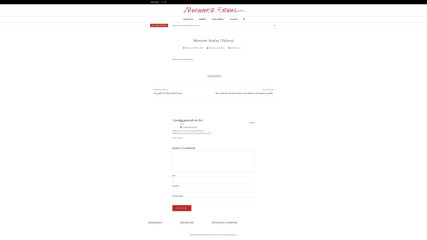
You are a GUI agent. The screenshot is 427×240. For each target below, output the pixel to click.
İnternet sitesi (177, 196)
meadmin (220, 48)
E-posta (176, 186)
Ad (174, 176)
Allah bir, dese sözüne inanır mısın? (185, 25)
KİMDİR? (202, 19)
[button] (274, 25)
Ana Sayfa (188, 19)
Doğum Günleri (214, 76)
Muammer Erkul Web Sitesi (204, 235)
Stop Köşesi (217, 19)
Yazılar (233, 19)
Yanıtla (252, 122)
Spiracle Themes (230, 235)
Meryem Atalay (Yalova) (213, 40)
